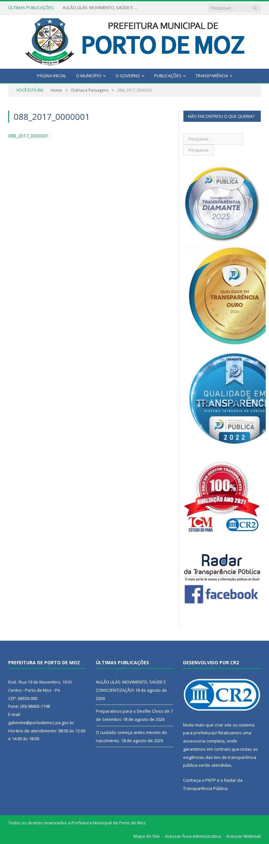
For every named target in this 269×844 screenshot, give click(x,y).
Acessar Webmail (243, 836)
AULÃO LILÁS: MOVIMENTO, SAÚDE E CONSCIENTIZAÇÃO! (102, 7)
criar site (223, 725)
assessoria (194, 741)
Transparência (212, 76)
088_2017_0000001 (28, 136)
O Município (88, 76)
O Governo (127, 76)
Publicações (167, 76)
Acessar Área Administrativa (193, 836)
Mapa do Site (147, 836)
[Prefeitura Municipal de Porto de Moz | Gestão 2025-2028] (134, 40)
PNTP (210, 780)
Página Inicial (51, 76)
